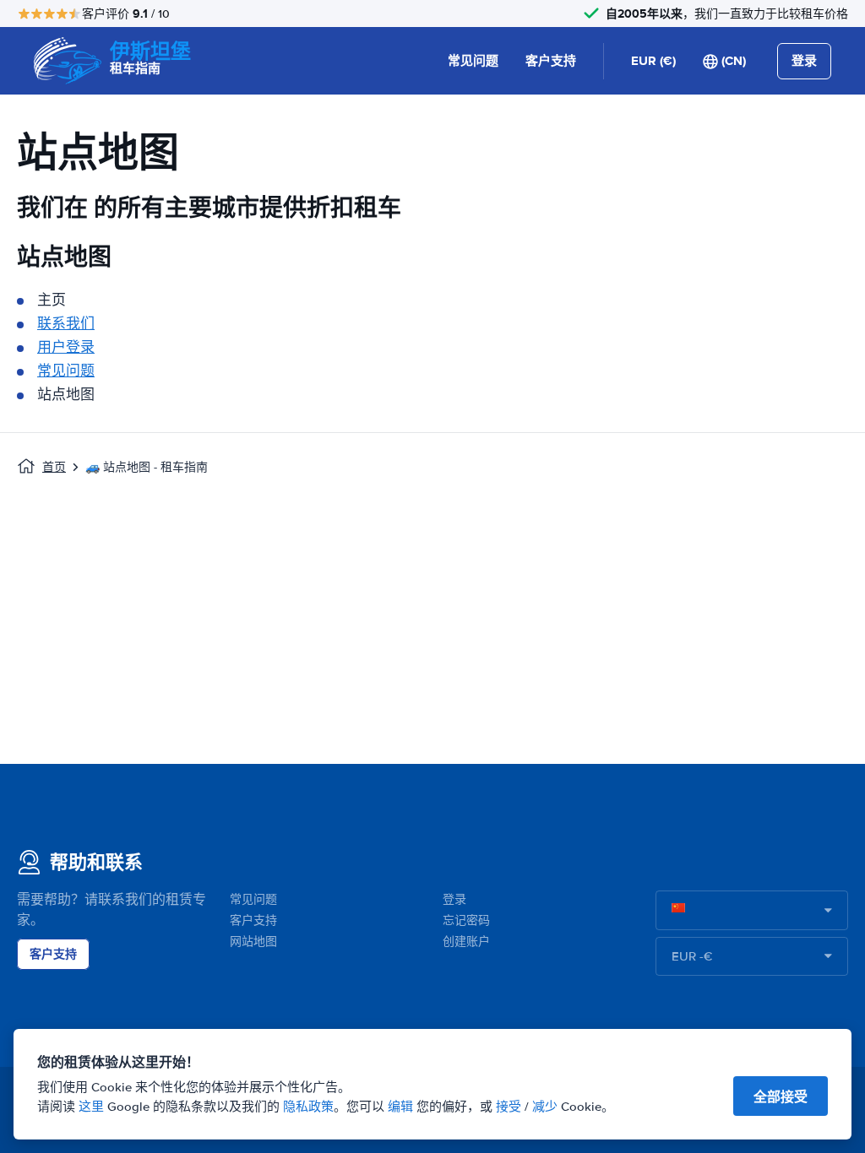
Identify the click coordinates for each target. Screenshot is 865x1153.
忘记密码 (466, 920)
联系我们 (66, 324)
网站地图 (253, 941)
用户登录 (66, 347)
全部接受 (780, 1097)
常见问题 (473, 60)
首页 (54, 467)
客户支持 (550, 60)
